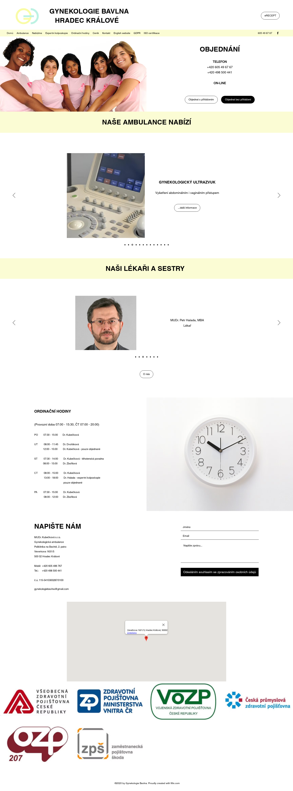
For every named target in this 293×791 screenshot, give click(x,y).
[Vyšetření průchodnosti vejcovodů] (150, 244)
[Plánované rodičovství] (143, 244)
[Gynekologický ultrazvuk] (132, 244)
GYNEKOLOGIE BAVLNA (86, 11)
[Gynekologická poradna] (128, 244)
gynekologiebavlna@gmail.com (51, 588)
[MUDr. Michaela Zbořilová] (146, 356)
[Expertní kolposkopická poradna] (153, 244)
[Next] (279, 195)
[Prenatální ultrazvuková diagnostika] (139, 244)
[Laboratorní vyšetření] (164, 244)
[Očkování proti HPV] (157, 244)
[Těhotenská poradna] (136, 245)
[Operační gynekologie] (161, 244)
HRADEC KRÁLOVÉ (81, 20)
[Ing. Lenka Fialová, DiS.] (157, 356)
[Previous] (14, 195)
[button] (22, 33)
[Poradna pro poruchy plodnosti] (146, 244)
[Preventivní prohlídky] (124, 244)
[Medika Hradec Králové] (168, 244)
